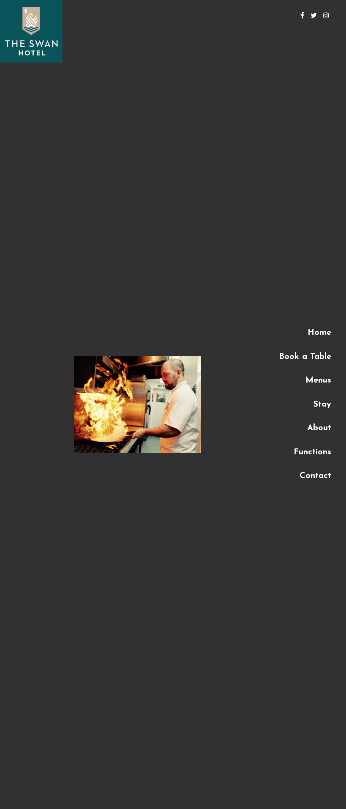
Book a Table (305, 357)
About (319, 428)
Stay (322, 404)
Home (319, 332)
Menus (318, 380)
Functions (312, 452)
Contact (315, 476)
